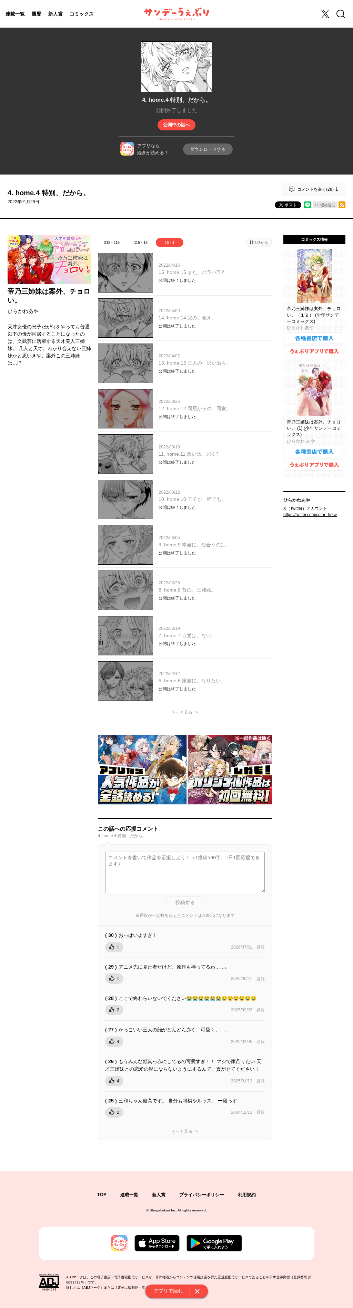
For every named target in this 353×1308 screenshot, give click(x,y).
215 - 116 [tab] (112, 242)
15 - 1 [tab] (169, 242)
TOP (102, 1194)
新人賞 (55, 14)
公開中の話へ (176, 124)
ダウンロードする (208, 149)
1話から (261, 242)
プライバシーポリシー (201, 1194)
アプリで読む (168, 1291)
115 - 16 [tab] (141, 242)
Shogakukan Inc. (163, 1210)
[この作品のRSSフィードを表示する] (342, 204)
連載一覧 (15, 14)
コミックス (82, 14)
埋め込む (327, 205)
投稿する (185, 902)
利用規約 (247, 1194)
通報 (260, 947)
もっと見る (182, 712)
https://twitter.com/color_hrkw (310, 514)
